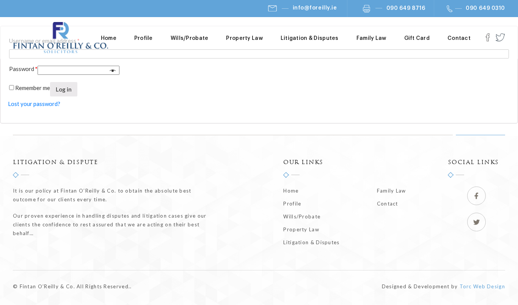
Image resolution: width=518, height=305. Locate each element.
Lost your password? (34, 103)
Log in (64, 89)
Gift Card (417, 38)
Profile (143, 38)
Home (108, 38)
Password (23, 68)
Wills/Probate (190, 38)
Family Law (371, 38)
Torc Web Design (482, 286)
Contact (459, 38)
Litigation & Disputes (310, 38)
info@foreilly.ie (315, 8)
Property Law (244, 38)
